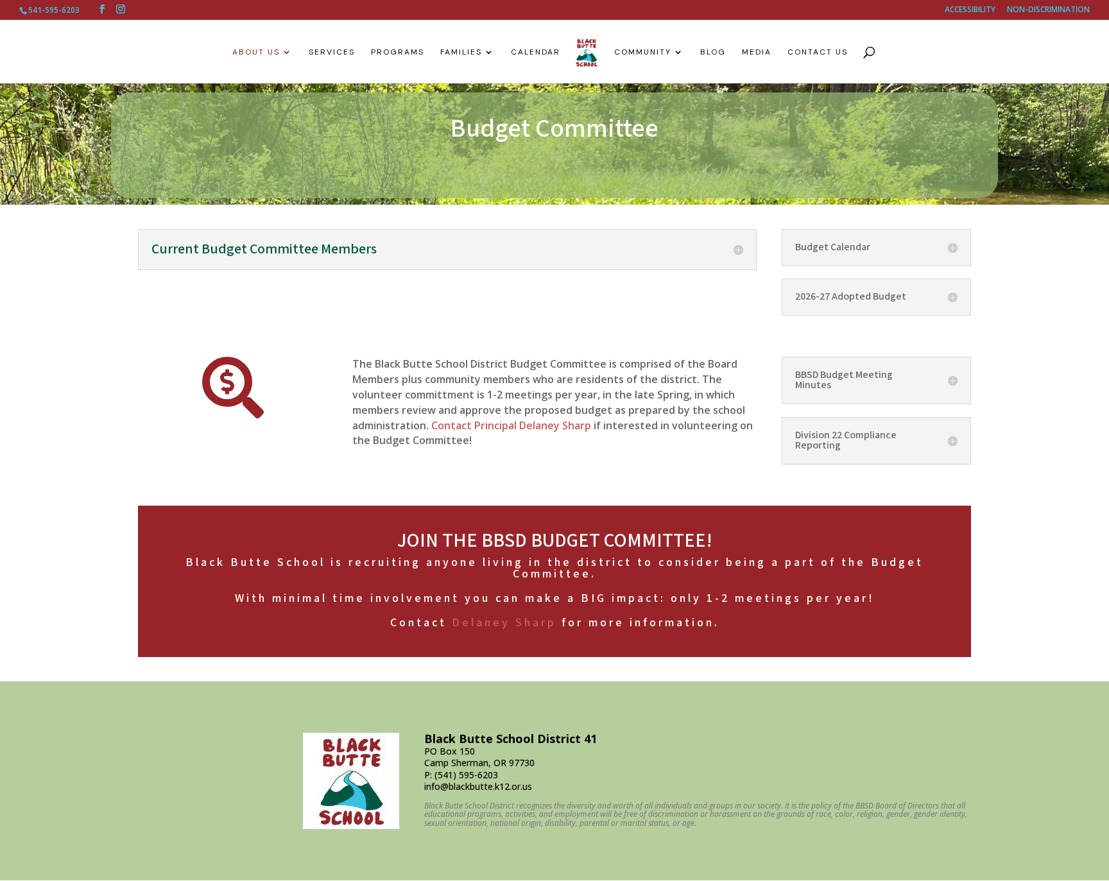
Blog (713, 52)
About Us (256, 52)
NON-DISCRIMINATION (1048, 10)
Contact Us (817, 52)
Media (756, 52)
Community (642, 52)
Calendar (535, 52)
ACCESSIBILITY (970, 10)
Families (461, 52)
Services (332, 52)
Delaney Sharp (504, 622)
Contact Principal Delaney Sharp (511, 425)
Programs (397, 52)
